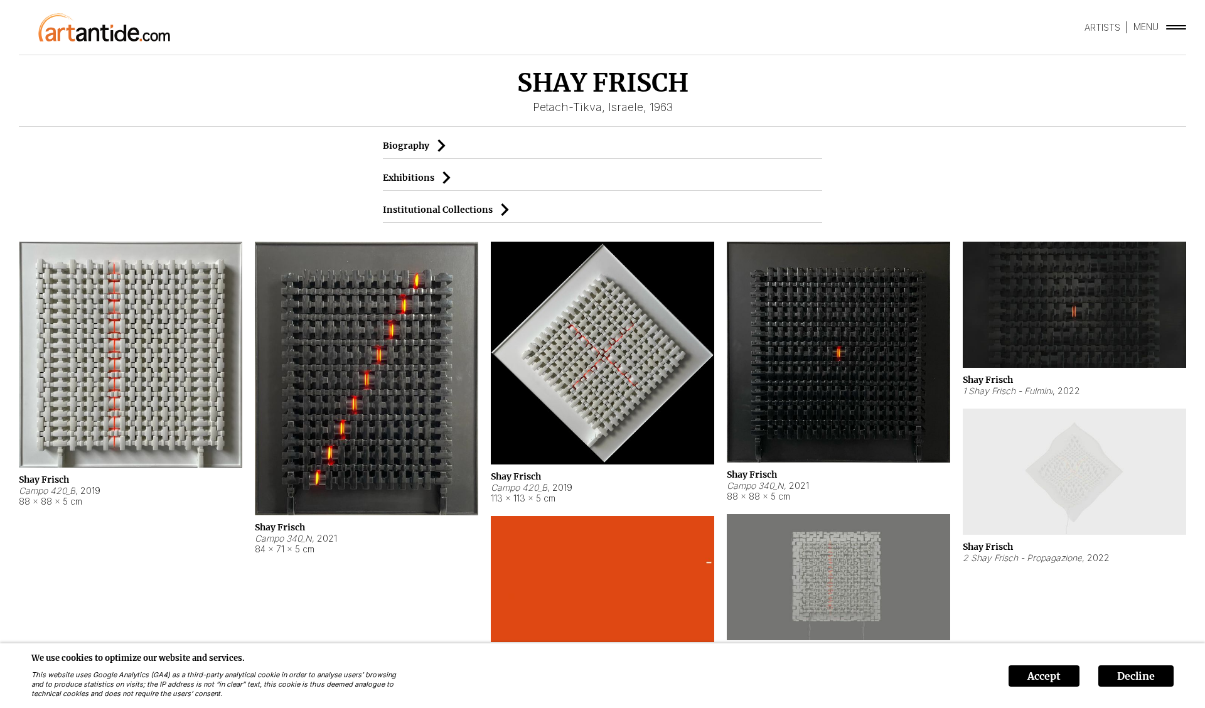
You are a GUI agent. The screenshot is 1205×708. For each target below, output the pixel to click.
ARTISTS (1102, 27)
